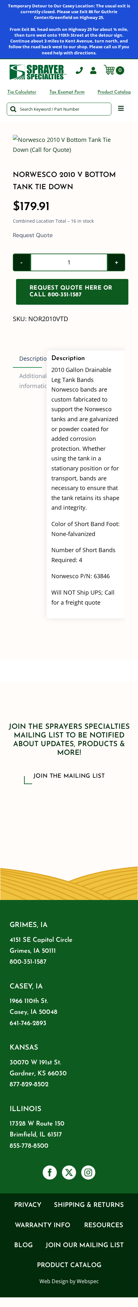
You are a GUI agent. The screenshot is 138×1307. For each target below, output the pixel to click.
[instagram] (88, 1172)
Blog (23, 1245)
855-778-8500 (29, 1146)
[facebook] (50, 1172)
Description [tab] (30, 358)
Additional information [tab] (30, 381)
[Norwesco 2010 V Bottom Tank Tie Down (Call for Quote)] (69, 145)
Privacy (27, 1205)
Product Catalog (69, 1265)
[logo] (38, 67)
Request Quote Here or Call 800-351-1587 (71, 291)
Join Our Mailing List (85, 1245)
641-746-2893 (28, 1023)
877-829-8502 (29, 1084)
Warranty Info (42, 1225)
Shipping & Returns (89, 1205)
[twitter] (69, 1172)
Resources (103, 1225)
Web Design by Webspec (69, 1281)
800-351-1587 (28, 962)
